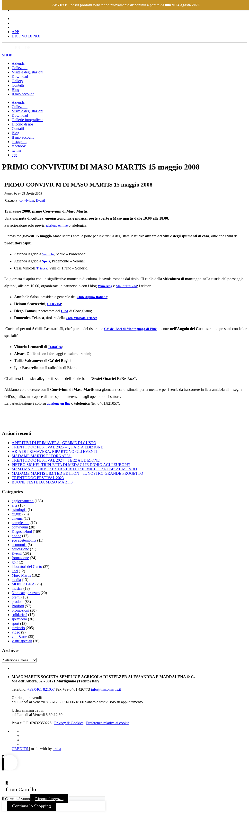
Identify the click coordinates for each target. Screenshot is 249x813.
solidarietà (19, 615)
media (16, 580)
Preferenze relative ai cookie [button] (107, 723)
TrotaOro (55, 347)
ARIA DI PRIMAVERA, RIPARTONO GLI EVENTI (54, 451)
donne (16, 536)
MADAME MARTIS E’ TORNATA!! (41, 456)
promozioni (20, 610)
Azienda (18, 63)
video (16, 632)
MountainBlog (126, 286)
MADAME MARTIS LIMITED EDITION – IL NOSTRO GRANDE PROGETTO (77, 473)
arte (14, 505)
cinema (17, 518)
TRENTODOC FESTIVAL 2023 (38, 478)
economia (19, 545)
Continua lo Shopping (31, 806)
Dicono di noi (22, 124)
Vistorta (48, 254)
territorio (18, 628)
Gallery (17, 81)
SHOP (7, 55)
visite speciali (22, 641)
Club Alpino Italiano (92, 297)
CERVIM (54, 304)
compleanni (20, 523)
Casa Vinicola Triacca (81, 318)
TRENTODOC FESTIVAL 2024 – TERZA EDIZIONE (56, 460)
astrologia (19, 510)
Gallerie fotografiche (27, 120)
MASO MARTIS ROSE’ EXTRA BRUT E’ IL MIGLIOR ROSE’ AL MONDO (74, 469)
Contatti (18, 85)
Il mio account (23, 94)
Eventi (40, 200)
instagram (19, 142)
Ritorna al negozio (49, 799)
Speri (46, 261)
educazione (20, 549)
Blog (15, 90)
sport (15, 623)
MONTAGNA (23, 584)
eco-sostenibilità (24, 540)
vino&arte (19, 636)
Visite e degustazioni (27, 72)
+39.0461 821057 (41, 689)
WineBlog (105, 286)
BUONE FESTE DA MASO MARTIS (42, 482)
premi (16, 597)
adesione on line (56, 225)
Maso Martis (21, 575)
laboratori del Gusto (27, 566)
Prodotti (18, 606)
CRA (64, 311)
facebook (19, 146)
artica (57, 749)
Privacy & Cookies (68, 723)
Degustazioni (22, 531)
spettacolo (19, 619)
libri (15, 571)
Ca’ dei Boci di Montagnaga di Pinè (130, 329)
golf (15, 562)
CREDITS (20, 749)
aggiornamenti (23, 501)
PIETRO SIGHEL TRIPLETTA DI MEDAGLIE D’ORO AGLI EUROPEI (71, 465)
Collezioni (19, 68)
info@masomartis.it (106, 689)
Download (20, 76)
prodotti (18, 601)
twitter (16, 150)
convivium (26, 200)
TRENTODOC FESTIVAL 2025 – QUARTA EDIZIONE (57, 447)
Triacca (41, 268)
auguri (16, 514)
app (14, 155)
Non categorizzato (26, 593)
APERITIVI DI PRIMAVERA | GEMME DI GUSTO (54, 443)
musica (17, 588)
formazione (20, 558)
